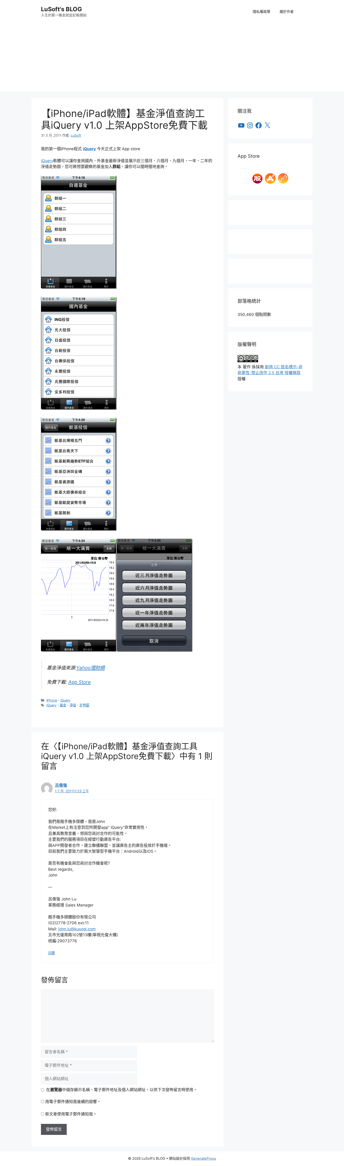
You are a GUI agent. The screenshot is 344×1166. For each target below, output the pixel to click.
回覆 (51, 953)
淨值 (73, 705)
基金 (63, 705)
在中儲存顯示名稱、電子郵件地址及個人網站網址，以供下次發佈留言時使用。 (121, 1089)
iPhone (51, 700)
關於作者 (287, 11)
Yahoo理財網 (90, 668)
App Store (79, 682)
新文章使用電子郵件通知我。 (71, 1114)
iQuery (89, 148)
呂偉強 (61, 785)
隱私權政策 (261, 11)
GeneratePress (203, 1158)
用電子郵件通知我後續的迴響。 (73, 1101)
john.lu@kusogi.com (77, 929)
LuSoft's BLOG (61, 9)
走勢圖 (84, 705)
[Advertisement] (172, 58)
